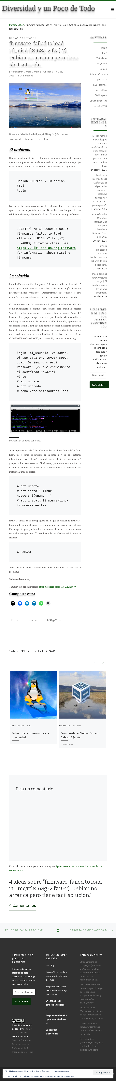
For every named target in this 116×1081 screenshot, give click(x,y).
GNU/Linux (101, 63)
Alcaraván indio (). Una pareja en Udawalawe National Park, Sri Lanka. (99, 225)
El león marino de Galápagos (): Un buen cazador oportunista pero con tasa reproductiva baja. (99, 150)
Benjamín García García (26, 72)
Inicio (104, 47)
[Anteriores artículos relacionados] (95, 662)
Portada (13, 24)
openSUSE (101, 79)
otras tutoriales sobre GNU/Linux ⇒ (57, 586)
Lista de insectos (98, 100)
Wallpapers (101, 95)
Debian (103, 69)
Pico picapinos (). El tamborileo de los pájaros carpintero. (99, 283)
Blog (21, 24)
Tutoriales (101, 58)
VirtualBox (101, 90)
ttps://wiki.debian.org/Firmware (47, 248)
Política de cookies (67, 1076)
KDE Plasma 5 (100, 84)
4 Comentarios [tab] (22, 905)
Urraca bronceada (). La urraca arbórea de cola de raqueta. (98, 255)
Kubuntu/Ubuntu (99, 74)
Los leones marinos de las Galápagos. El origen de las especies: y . (99, 190)
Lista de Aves (100, 105)
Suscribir (99, 384)
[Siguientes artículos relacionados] (103, 662)
